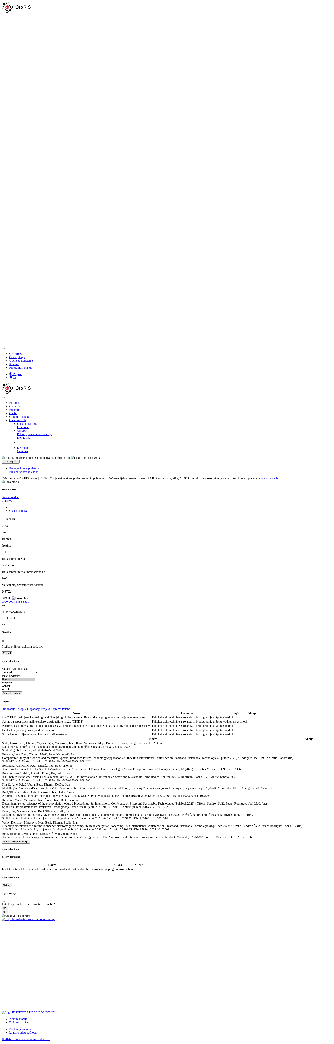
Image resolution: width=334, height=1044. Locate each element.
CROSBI (15, 406)
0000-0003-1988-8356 (15, 601)
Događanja (23, 437)
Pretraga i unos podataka (24, 468)
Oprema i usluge (19, 416)
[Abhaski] (18, 686)
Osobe (13, 413)
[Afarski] (18, 689)
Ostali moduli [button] (17, 420)
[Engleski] (18, 682)
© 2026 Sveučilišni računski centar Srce (26, 1039)
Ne (4, 912)
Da (4, 907)
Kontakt (14, 364)
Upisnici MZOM (27, 423)
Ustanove (23, 427)
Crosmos (22, 451)
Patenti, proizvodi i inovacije (34, 434)
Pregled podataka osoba (23, 471)
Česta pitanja (17, 357)
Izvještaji (22, 447)
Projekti (14, 409)
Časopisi (22, 430)
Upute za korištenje (21, 360)
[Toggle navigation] (3, 348)
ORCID (6, 598)
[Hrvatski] (18, 679)
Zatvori (7, 653)
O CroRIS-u (16, 353)
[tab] (10, 497)
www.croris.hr (270, 478)
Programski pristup (20, 367)
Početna (14, 402)
